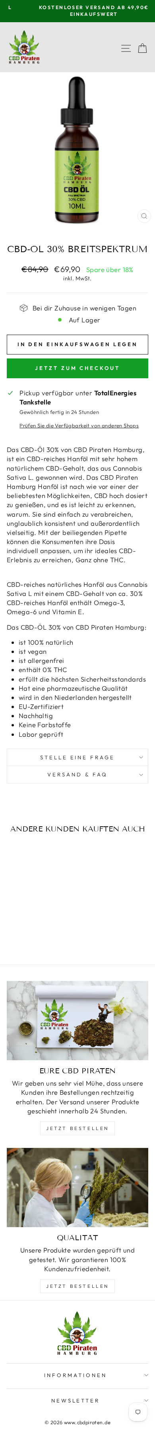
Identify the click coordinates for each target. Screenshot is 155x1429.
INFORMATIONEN (75, 1375)
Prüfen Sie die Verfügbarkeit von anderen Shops (79, 425)
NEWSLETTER (75, 1400)
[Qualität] (77, 1187)
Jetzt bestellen (77, 1128)
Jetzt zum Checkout (77, 368)
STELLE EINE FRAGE (77, 757)
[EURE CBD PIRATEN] (77, 1020)
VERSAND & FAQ (77, 774)
